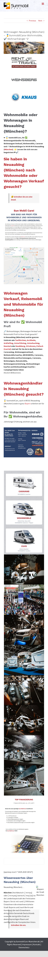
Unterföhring (20, 343)
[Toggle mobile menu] (43, 3)
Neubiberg (20, 346)
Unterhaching (33, 343)
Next (40, 20)
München (8, 149)
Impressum (27, 944)
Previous (32, 20)
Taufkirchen (20, 340)
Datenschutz (24, 947)
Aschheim (31, 340)
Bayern (28, 403)
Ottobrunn (30, 346)
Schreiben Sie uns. (18, 925)
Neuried (7, 346)
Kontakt (36, 944)
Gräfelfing (8, 343)
